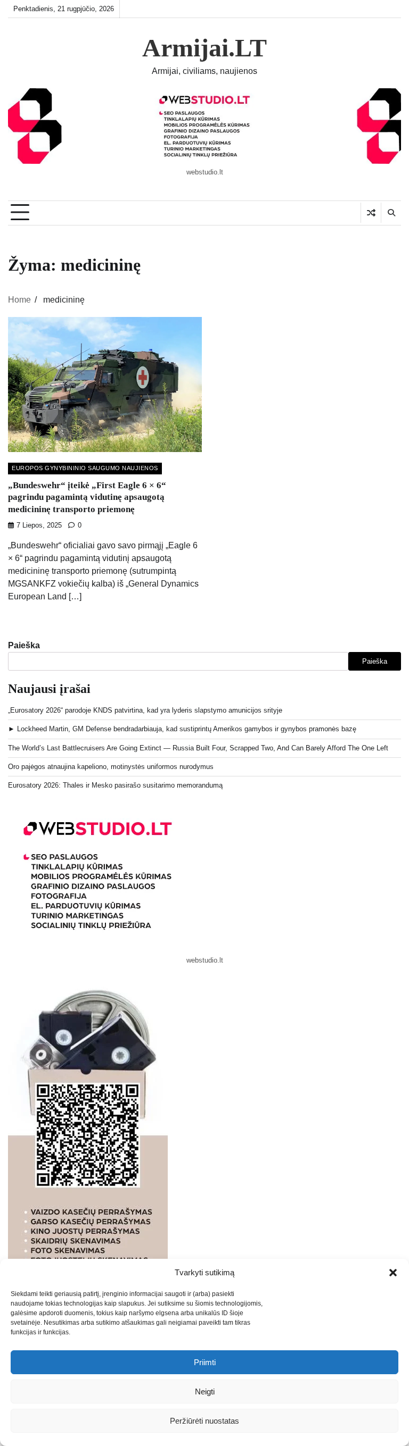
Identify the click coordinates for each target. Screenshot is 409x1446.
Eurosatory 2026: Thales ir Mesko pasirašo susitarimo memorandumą (115, 785)
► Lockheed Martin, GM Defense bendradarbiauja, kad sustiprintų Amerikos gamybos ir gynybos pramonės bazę (182, 729)
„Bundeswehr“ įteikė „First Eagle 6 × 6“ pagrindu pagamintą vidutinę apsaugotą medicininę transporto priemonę (87, 497)
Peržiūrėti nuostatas (204, 1420)
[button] (393, 1272)
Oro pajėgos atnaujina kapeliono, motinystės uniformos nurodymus (111, 767)
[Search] (391, 213)
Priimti (205, 1362)
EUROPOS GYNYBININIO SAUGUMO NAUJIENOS (85, 468)
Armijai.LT (204, 48)
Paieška (24, 645)
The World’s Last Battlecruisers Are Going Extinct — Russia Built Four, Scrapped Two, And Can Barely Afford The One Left (198, 748)
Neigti (205, 1391)
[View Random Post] (371, 213)
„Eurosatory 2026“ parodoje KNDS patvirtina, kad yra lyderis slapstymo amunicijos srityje (145, 710)
